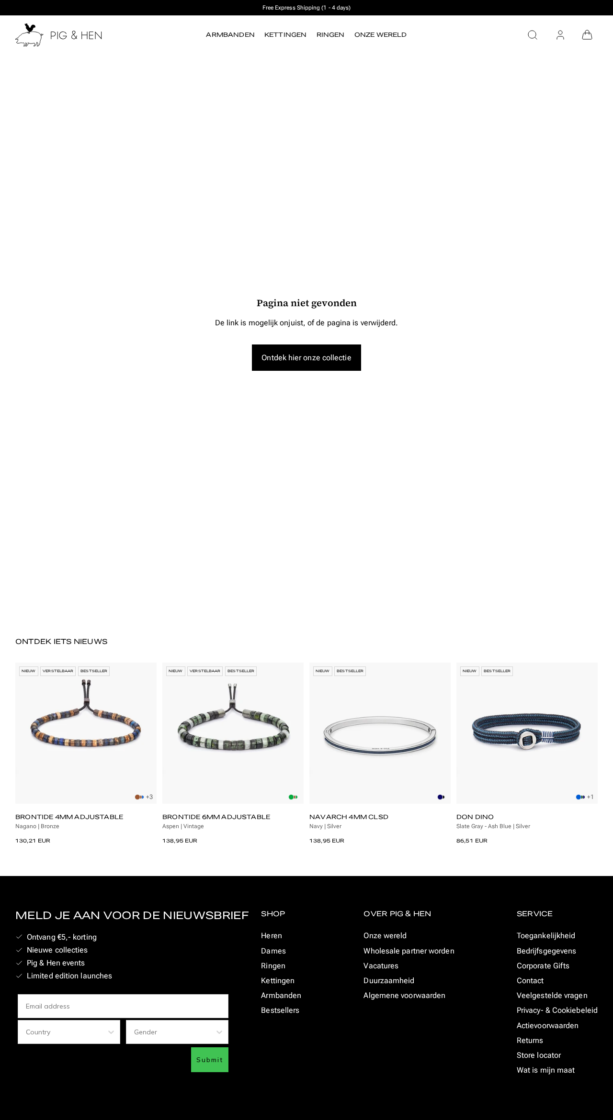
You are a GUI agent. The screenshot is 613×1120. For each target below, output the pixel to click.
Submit (209, 1059)
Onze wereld (385, 935)
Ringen (273, 965)
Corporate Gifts (543, 965)
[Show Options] (111, 1031)
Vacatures (380, 965)
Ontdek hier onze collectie (306, 357)
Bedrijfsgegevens (546, 950)
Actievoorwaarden (548, 1025)
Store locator (539, 1055)
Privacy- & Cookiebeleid (557, 1010)
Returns (530, 1040)
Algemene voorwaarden (404, 995)
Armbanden (281, 995)
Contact (530, 980)
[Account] (560, 34)
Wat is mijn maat (546, 1070)
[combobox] (66, 1031)
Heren (271, 935)
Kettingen (278, 980)
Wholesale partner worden (408, 950)
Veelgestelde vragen (552, 995)
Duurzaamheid (388, 980)
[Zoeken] (532, 34)
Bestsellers (280, 1010)
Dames (273, 950)
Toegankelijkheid (546, 935)
